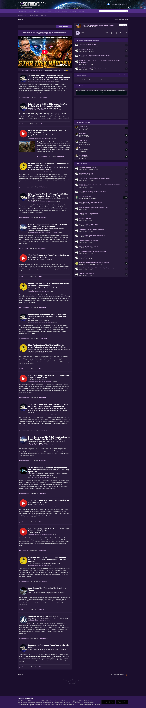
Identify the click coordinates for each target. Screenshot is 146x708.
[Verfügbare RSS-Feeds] (126, 675)
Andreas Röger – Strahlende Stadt (88, 213)
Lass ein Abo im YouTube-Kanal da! (31, 70)
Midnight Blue (83, 155)
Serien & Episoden (34, 11)
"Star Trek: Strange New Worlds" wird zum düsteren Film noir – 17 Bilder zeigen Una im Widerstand (48, 405)
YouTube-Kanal (46, 33)
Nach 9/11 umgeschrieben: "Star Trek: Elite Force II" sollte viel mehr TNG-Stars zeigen (48, 226)
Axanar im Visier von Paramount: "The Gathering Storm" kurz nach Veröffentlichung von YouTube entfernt (47, 559)
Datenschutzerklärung (69, 680)
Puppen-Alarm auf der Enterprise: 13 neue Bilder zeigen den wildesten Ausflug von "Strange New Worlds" (47, 316)
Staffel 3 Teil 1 (83, 140)
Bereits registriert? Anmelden (119, 4)
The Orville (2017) (43, 620)
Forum (50, 11)
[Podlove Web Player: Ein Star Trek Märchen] (101, 30)
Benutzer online (34, 15)
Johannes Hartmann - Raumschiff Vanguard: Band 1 (93, 207)
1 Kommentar (24, 124)
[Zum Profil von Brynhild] (76, 197)
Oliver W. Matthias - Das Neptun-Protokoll (90, 202)
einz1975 (81, 46)
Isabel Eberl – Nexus (84, 257)
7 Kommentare (25, 277)
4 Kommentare (42, 156)
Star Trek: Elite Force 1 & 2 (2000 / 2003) (48, 232)
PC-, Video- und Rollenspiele (45, 444)
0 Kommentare (25, 97)
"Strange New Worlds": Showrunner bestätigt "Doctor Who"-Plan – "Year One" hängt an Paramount (49, 76)
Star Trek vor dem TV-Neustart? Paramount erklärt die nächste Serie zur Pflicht (48, 285)
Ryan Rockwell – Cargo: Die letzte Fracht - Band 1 (93, 251)
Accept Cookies (108, 702)
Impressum (80, 680)
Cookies (75, 700)
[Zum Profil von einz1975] (76, 45)
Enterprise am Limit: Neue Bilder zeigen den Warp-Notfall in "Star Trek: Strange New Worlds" (48, 105)
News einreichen (63, 26)
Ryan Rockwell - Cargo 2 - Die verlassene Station (92, 68)
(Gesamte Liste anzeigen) (120, 75)
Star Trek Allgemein (43, 138)
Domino (81, 148)
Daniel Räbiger (85, 128)
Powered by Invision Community (73, 685)
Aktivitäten (81, 11)
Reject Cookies (122, 702)
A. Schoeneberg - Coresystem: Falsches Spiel (92, 235)
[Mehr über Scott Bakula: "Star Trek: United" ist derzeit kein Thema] (23, 591)
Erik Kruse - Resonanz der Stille (87, 44)
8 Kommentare (25, 522)
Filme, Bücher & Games (61, 11)
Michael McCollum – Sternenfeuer (88, 224)
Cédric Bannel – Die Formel (86, 273)
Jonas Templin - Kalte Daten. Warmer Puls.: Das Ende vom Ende (97, 268)
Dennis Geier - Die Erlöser (86, 49)
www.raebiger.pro (73, 683)
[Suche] (126, 11)
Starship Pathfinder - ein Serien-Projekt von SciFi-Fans (94, 262)
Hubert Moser (33, 201)
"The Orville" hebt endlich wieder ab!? (43, 617)
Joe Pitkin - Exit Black (85, 218)
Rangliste (43, 15)
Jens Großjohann (34, 81)
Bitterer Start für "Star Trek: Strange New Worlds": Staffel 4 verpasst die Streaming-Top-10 (48, 195)
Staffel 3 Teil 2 (83, 133)
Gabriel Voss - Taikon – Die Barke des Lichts (91, 229)
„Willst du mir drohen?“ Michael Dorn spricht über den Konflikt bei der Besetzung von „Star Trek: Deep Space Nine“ (48, 470)
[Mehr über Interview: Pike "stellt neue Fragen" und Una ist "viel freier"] (23, 648)
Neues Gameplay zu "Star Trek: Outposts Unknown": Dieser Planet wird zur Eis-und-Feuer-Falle (49, 438)
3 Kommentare (25, 187)
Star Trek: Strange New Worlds (45, 81)
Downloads (73, 11)
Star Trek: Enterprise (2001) (44, 593)
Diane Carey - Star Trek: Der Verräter (89, 246)
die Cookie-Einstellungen (46, 702)
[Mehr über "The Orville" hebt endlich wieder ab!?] (23, 620)
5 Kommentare (25, 430)
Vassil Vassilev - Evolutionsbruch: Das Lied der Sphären (94, 55)
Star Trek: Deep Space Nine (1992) (45, 477)
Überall (120, 11)
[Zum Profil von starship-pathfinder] (76, 263)
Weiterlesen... (43, 97)
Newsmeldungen (22, 15)
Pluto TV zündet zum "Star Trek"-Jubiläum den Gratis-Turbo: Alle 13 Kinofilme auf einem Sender (47, 346)
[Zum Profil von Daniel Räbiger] (76, 127)
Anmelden (101, 93)
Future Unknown (83, 126)
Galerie (43, 11)
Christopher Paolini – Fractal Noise (88, 240)
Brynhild (81, 198)
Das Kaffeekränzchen (85, 196)
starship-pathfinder (84, 264)
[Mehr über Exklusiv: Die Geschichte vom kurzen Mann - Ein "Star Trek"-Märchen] (23, 134)
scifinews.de (22, 11)
